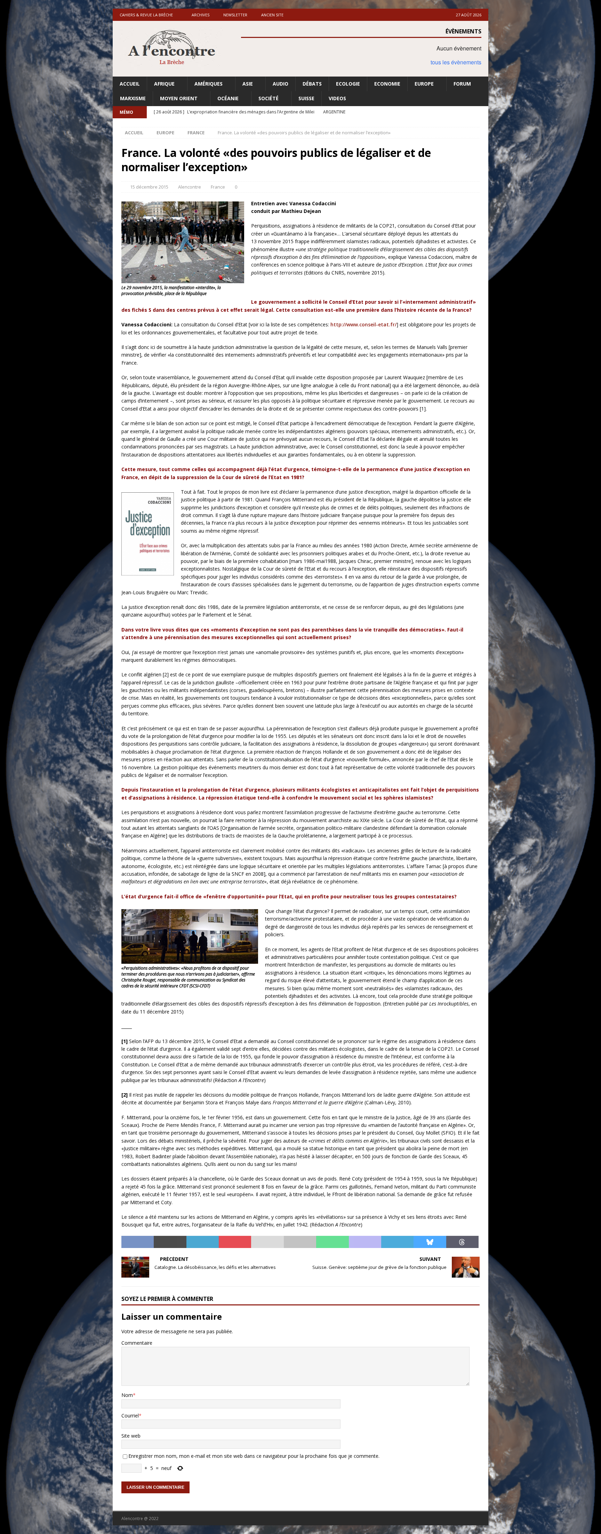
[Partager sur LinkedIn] (202, 1242)
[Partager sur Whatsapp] (332, 1242)
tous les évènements (456, 62)
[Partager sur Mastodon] (365, 1242)
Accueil (130, 83)
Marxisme (133, 98)
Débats (312, 83)
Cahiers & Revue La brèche (146, 14)
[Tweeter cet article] (170, 1242)
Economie (387, 83)
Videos (337, 98)
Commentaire (136, 1343)
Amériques (208, 83)
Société (268, 98)
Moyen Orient (179, 98)
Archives (200, 14)
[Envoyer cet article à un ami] (267, 1242)
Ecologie (348, 83)
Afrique (164, 83)
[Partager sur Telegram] (397, 1242)
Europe (424, 83)
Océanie (228, 98)
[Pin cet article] (235, 1242)
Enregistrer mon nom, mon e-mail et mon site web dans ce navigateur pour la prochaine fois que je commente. (253, 1456)
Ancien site (272, 14)
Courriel (130, 1415)
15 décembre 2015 (149, 187)
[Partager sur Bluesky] (430, 1242)
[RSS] (482, 112)
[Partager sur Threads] (462, 1242)
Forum (462, 83)
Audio (280, 83)
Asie (247, 83)
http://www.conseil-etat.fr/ (363, 324)
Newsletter (235, 14)
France (218, 187)
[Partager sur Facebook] (137, 1242)
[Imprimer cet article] (300, 1242)
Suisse (306, 98)
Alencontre (189, 187)
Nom (127, 1395)
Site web (131, 1435)
